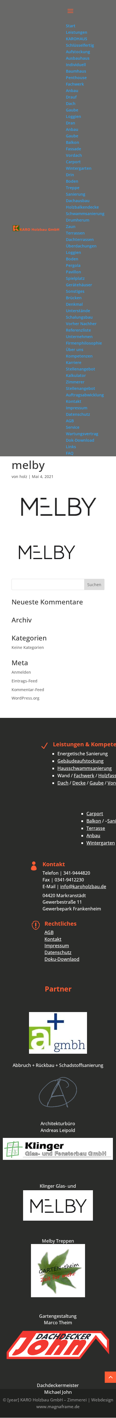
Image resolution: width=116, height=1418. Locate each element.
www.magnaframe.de (58, 1406)
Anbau (93, 835)
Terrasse (95, 828)
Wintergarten (100, 843)
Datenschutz (58, 952)
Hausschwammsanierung (84, 768)
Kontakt (52, 939)
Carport (94, 813)
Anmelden (21, 672)
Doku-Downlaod (61, 959)
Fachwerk (84, 775)
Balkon (93, 821)
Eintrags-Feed (24, 681)
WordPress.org (25, 698)
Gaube (97, 783)
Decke (79, 783)
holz (23, 476)
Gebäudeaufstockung (80, 761)
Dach (62, 783)
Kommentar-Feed (28, 689)
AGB (48, 932)
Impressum (56, 946)
